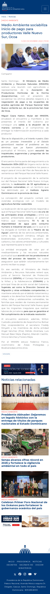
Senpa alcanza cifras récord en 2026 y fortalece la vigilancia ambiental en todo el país (22, 462)
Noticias (12, 17)
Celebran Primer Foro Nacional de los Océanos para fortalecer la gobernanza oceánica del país (24, 505)
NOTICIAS (37, 562)
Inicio (3, 17)
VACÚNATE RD (26, 565)
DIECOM (39, 565)
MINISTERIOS (25, 568)
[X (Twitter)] (15, 574)
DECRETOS (12, 565)
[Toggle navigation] (45, 8)
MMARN (6, 354)
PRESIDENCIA (23, 562)
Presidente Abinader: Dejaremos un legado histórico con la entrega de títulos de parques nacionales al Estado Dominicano (24, 419)
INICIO (11, 562)
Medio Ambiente (10, 20)
